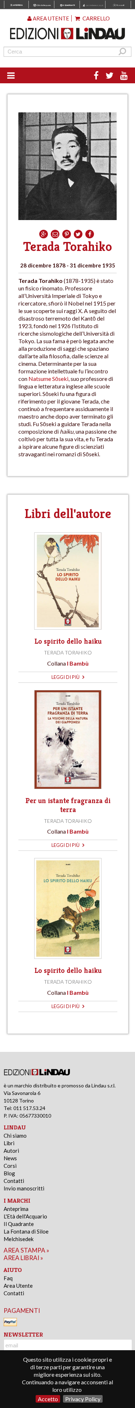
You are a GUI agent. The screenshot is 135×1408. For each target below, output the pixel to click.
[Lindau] (67, 33)
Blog (9, 1173)
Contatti (14, 1181)
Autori (11, 1150)
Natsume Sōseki (48, 378)
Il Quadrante (19, 1224)
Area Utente (18, 1285)
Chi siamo (15, 1135)
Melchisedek (18, 1239)
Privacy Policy (82, 1398)
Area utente (50, 18)
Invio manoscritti (24, 1188)
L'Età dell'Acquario (25, 1216)
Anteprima (16, 1209)
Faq (8, 1278)
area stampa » (26, 1250)
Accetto (48, 1398)
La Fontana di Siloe (26, 1231)
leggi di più (66, 677)
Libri (9, 1143)
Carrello (95, 18)
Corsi (10, 1165)
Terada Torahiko (68, 652)
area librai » (23, 1258)
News (10, 1158)
